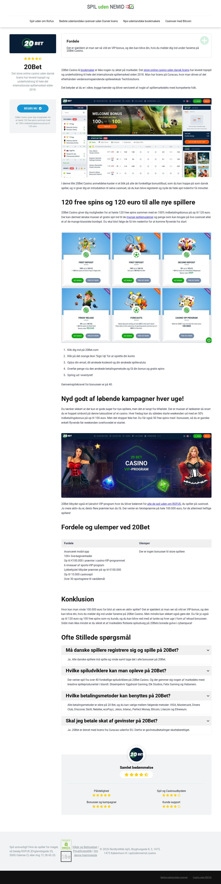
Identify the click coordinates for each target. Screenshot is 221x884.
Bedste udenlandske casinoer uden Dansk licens (88, 21)
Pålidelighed (101, 791)
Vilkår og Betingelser (84, 847)
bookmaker (87, 70)
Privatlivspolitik (82, 851)
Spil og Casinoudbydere (171, 791)
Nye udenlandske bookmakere (141, 21)
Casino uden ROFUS (202, 877)
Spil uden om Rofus (42, 21)
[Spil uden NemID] (110, 6)
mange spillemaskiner (140, 217)
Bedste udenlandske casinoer (174, 877)
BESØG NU (31, 108)
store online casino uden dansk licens (166, 70)
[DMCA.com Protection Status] (66, 849)
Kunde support (171, 802)
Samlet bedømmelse (136, 767)
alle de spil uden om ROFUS (164, 504)
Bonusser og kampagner (101, 802)
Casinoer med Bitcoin (178, 21)
